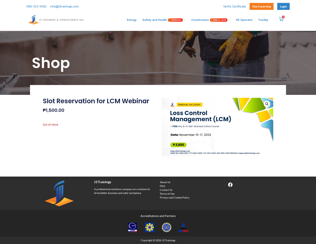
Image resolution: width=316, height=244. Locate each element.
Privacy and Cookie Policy (174, 197)
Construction (209, 20)
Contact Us (166, 189)
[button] (267, 104)
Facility (263, 20)
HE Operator (244, 20)
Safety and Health (162, 20)
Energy (132, 20)
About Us (165, 182)
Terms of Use (167, 193)
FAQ (162, 186)
